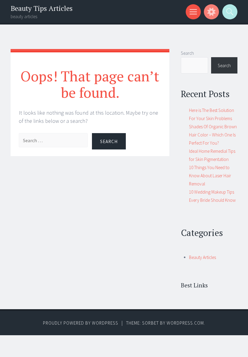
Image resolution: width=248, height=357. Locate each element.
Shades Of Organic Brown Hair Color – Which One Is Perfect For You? (213, 135)
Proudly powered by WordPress (80, 323)
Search (187, 53)
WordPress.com (185, 323)
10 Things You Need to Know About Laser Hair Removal (210, 176)
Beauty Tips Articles (42, 8)
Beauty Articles (202, 257)
